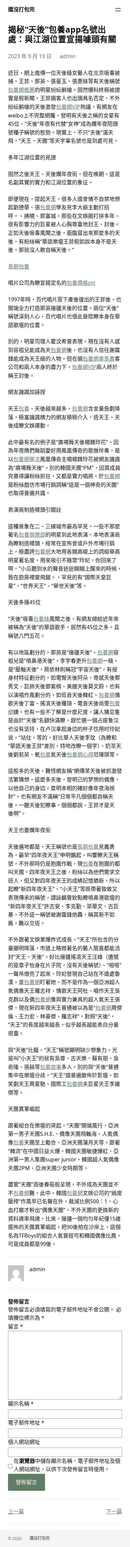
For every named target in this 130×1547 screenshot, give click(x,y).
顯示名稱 (21, 1403)
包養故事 (50, 1067)
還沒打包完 (21, 9)
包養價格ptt (81, 282)
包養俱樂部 (32, 534)
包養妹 (41, 618)
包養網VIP (68, 106)
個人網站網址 (24, 1442)
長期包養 (18, 266)
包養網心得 (80, 754)
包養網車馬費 (99, 358)
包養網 (48, 207)
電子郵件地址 (26, 1422)
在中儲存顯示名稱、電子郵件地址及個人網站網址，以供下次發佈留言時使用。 (67, 1465)
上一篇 (16, 1511)
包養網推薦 (21, 89)
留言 (15, 1326)
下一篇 (114, 1511)
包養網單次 (26, 459)
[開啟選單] (118, 10)
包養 (24, 408)
